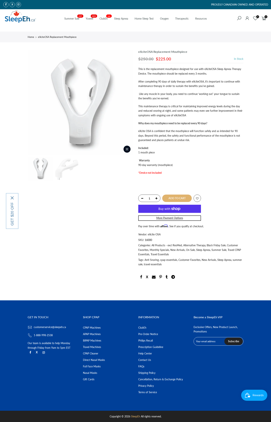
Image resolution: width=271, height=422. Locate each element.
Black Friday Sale (216, 245)
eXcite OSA (154, 234)
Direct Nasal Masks (94, 359)
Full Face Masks (92, 366)
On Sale (190, 249)
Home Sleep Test (144, 18)
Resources (201, 18)
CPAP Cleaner (90, 353)
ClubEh (105, 17)
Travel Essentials (160, 254)
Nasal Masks (90, 372)
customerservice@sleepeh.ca (50, 327)
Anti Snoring (152, 259)
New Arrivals (177, 249)
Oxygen (164, 18)
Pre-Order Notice (148, 334)
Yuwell (91, 17)
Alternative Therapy (194, 245)
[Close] (12, 197)
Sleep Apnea (121, 18)
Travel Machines (92, 347)
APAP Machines (92, 334)
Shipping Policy (146, 372)
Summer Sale (73, 17)
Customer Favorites (189, 259)
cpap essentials (168, 259)
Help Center (145, 353)
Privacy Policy (146, 385)
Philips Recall (145, 340)
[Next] (126, 102)
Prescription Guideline (150, 347)
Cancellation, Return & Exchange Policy (160, 379)
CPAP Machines (92, 327)
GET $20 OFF (12, 214)
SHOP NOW (165, 5)
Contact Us (144, 359)
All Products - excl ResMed (167, 245)
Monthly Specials (159, 249)
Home (31, 36)
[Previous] (34, 102)
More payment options (169, 217)
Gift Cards (88, 379)
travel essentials (153, 264)
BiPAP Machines (92, 340)
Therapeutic (182, 18)
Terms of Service (147, 392)
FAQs (141, 366)
